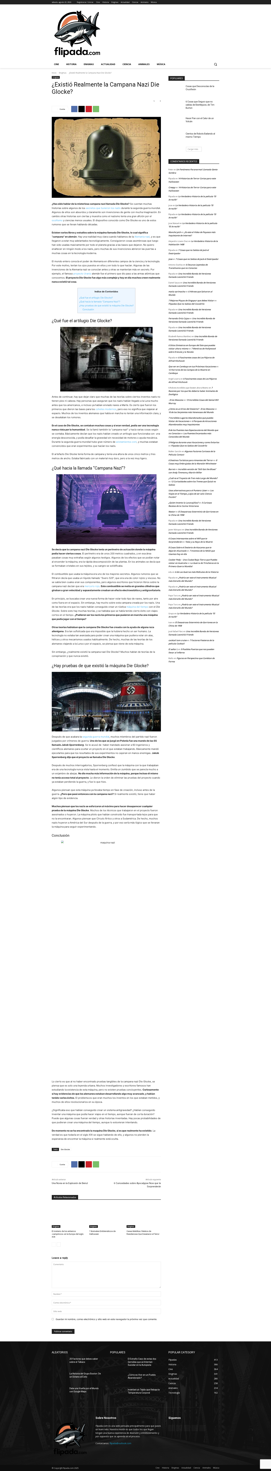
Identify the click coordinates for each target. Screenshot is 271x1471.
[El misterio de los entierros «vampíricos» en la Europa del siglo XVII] (69, 1216)
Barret (171, 469)
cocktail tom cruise (177, 640)
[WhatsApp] (96, 109)
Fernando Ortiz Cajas (178, 318)
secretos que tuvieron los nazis (103, 208)
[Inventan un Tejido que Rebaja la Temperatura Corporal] (117, 1393)
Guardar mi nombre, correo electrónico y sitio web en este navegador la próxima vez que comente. (106, 1319)
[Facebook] (200, 2)
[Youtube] (217, 2)
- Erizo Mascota (175, 400)
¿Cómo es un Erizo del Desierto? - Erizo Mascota (191, 408)
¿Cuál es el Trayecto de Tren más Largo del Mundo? (193, 478)
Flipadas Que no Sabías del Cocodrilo (186, 303)
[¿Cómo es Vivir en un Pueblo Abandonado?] (117, 1378)
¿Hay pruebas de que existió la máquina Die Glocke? (106, 305)
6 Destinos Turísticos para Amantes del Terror (190, 460)
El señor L (173, 649)
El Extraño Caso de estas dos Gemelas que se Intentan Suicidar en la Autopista (142, 1362)
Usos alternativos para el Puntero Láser (187, 490)
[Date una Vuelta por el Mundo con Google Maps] (59, 1392)
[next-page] (59, 1244)
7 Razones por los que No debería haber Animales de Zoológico (193, 391)
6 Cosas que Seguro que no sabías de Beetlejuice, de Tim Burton (200, 104)
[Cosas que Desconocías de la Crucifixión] (176, 90)
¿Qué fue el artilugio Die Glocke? (96, 297)
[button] (215, 64)
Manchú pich (174, 232)
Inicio (54, 72)
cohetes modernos (106, 409)
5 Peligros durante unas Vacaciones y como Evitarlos (193, 442)
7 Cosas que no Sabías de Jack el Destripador (196, 259)
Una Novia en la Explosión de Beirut (70, 1183)
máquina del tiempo (137, 606)
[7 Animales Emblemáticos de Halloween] (106, 1216)
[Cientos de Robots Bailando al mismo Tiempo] (176, 137)
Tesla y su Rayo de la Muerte (199, 541)
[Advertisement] (178, 33)
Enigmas (62, 72)
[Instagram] (204, 2)
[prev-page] (54, 1244)
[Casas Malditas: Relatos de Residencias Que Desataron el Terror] (144, 1216)
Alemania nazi (142, 236)
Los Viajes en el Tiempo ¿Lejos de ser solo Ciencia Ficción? (190, 493)
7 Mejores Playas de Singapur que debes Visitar (191, 300)
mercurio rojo (92, 586)
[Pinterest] (89, 109)
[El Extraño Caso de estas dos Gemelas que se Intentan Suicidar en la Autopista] (117, 1362)
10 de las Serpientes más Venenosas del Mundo (191, 412)
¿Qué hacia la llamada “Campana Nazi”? (99, 301)
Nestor (171, 511)
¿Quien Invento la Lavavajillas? (183, 502)
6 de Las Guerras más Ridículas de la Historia (196, 572)
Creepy (171, 187)
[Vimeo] (213, 2)
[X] (209, 2)
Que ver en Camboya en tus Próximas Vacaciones (192, 366)
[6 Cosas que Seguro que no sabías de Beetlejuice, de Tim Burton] (176, 105)
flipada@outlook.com (120, 1443)
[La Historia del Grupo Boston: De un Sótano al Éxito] (59, 1377)
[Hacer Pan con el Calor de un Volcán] (176, 122)
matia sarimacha (176, 291)
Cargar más (193, 149)
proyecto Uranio (82, 273)
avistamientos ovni (126, 441)
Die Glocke (65, 1149)
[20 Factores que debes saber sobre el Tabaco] (59, 1362)
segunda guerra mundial (95, 736)
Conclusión (88, 309)
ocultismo (57, 220)
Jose (170, 259)
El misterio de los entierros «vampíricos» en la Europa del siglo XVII (68, 1234)
